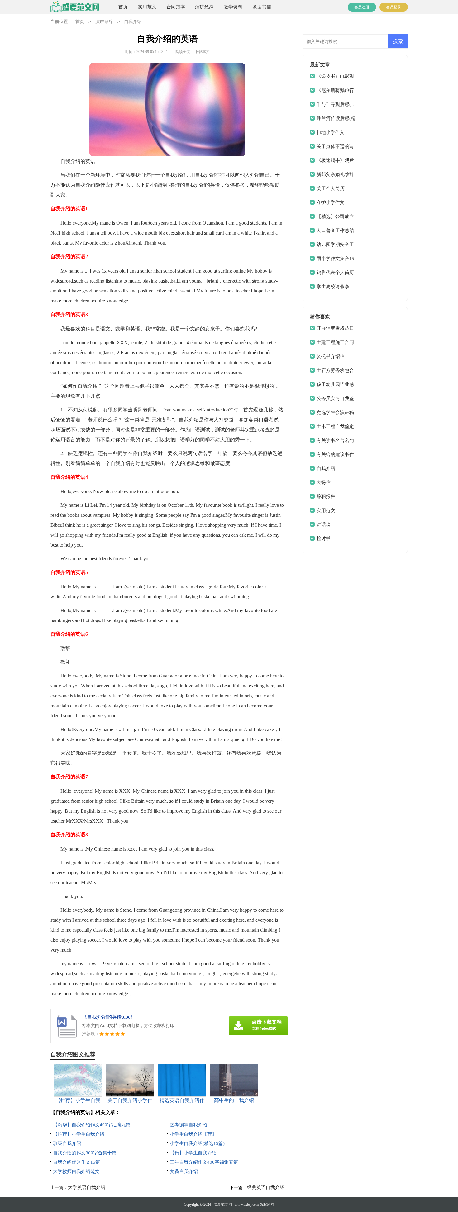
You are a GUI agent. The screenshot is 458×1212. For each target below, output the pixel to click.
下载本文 (202, 52)
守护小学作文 (331, 202)
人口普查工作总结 (335, 230)
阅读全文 (182, 52)
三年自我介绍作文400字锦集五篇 (204, 1162)
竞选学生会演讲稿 (335, 412)
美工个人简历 (331, 188)
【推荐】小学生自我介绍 (78, 1134)
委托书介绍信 (331, 356)
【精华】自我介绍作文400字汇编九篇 (92, 1124)
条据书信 (261, 6)
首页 (123, 6)
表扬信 (324, 482)
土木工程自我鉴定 (335, 426)
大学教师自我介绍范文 (76, 1171)
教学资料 (233, 6)
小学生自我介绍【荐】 (193, 1134)
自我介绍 (132, 21)
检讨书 (324, 538)
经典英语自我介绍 (265, 1187)
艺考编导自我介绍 (188, 1124)
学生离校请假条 (333, 286)
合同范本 (175, 6)
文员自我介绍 (184, 1171)
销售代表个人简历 (335, 272)
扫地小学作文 (331, 132)
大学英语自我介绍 (86, 1187)
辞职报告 (326, 496)
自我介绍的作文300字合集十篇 (85, 1152)
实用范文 (147, 6)
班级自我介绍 (67, 1143)
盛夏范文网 (222, 1204)
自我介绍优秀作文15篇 (76, 1162)
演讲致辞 (204, 6)
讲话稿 (324, 524)
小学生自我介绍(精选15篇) (197, 1143)
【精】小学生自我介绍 (193, 1152)
